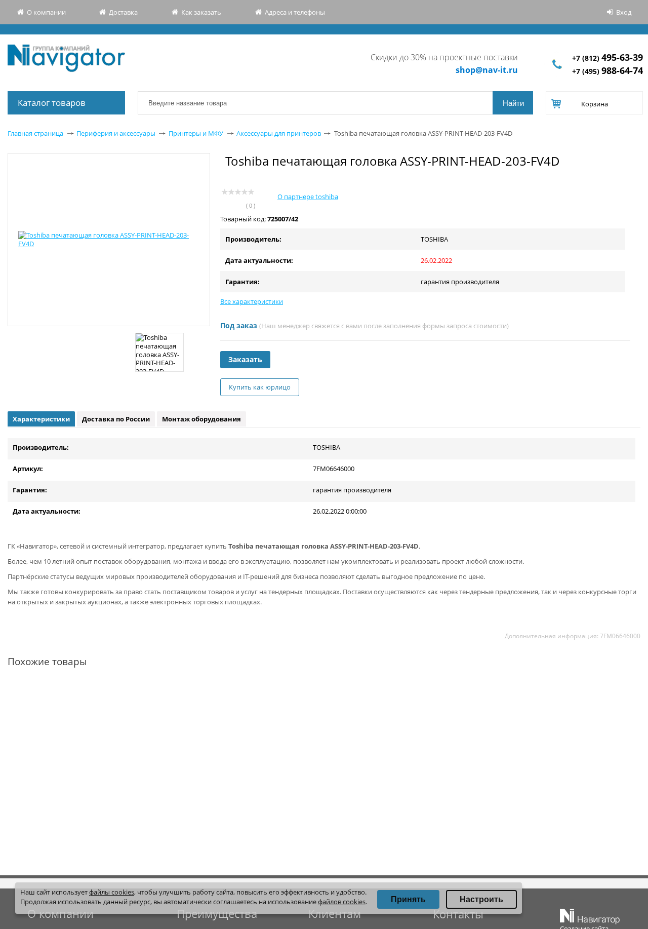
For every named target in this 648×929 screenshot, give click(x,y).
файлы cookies (111, 892)
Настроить (481, 899)
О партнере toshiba (307, 196)
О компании (46, 12)
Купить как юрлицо (260, 387)
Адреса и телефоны (295, 12)
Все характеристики (251, 301)
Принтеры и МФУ (196, 133)
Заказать (245, 359)
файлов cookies (342, 901)
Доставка (123, 12)
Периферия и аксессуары (115, 133)
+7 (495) (607, 71)
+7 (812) (607, 58)
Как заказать (201, 12)
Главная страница (35, 133)
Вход (623, 12)
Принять (408, 899)
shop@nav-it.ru (487, 69)
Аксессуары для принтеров (278, 133)
